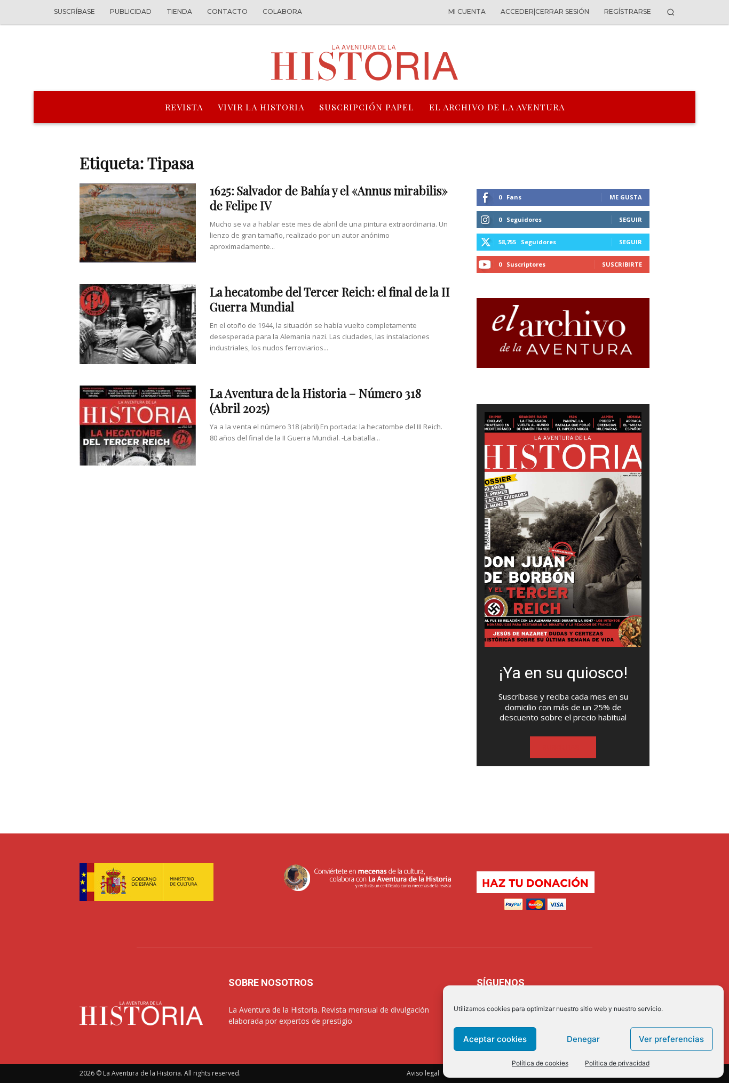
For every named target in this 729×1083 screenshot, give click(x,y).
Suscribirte (622, 264)
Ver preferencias (671, 1039)
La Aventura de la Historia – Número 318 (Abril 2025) (315, 400)
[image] (563, 529)
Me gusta (625, 197)
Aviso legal (423, 1073)
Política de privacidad (617, 1063)
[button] (671, 12)
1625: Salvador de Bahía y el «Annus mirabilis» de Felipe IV (329, 197)
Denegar (583, 1039)
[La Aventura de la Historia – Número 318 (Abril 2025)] (138, 426)
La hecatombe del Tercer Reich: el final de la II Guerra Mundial (330, 299)
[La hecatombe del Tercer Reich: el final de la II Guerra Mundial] (138, 324)
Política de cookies (540, 1063)
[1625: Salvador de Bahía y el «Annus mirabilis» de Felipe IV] (138, 223)
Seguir (630, 219)
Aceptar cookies (495, 1039)
